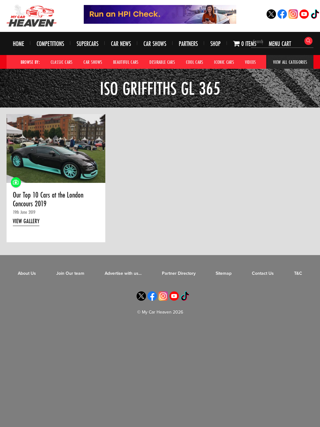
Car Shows (154, 43)
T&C (298, 273)
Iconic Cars (224, 61)
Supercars (87, 43)
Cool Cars (194, 61)
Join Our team (70, 273)
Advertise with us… (123, 273)
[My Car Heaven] (32, 15)
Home (18, 43)
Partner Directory (179, 273)
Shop (215, 43)
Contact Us (263, 273)
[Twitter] (271, 17)
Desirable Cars (162, 61)
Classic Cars (62, 61)
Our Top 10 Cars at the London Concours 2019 (48, 199)
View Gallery (26, 221)
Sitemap (224, 273)
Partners (188, 43)
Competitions (50, 43)
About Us (27, 273)
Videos (250, 61)
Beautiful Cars (126, 61)
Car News (121, 43)
